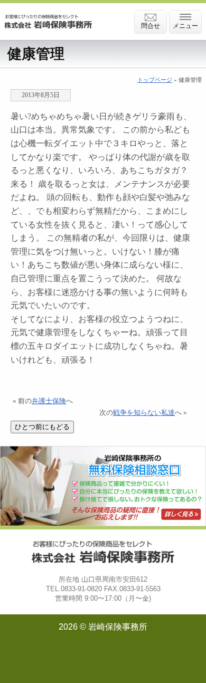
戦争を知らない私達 (144, 412)
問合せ (150, 26)
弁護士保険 (49, 401)
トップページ (154, 80)
